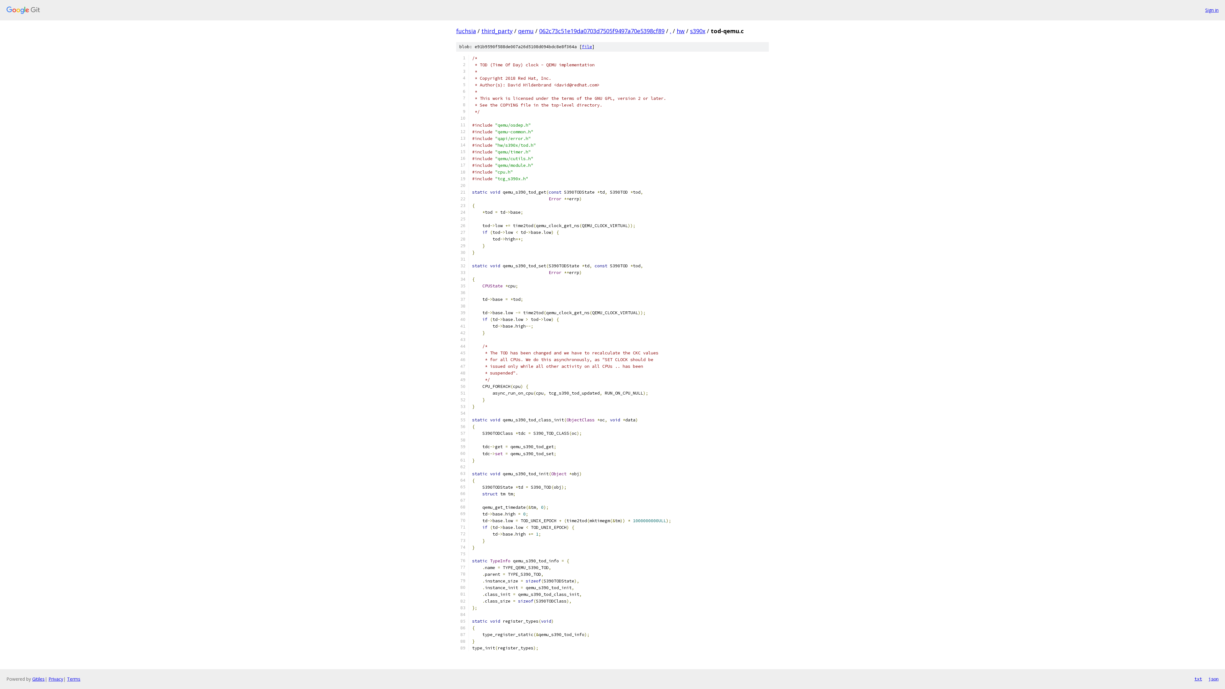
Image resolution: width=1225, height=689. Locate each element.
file (587, 46)
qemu (526, 31)
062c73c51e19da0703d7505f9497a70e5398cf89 (601, 31)
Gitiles (38, 679)
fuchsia (466, 31)
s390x (697, 31)
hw (681, 31)
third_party (497, 31)
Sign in (1212, 10)
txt (1198, 679)
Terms (73, 679)
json (1213, 679)
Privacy (55, 679)
